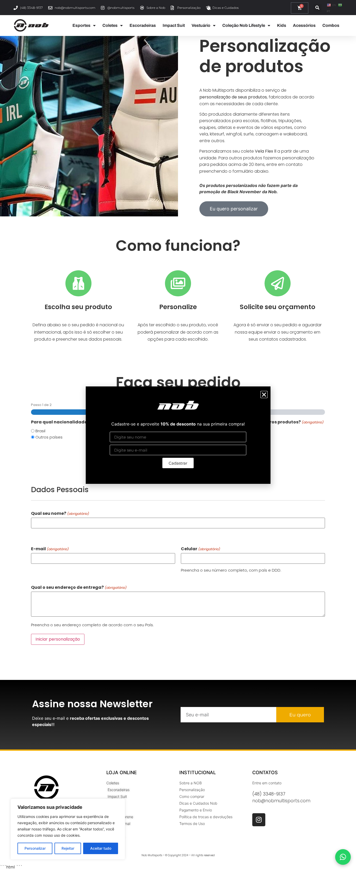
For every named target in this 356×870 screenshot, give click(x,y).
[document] (178, 435)
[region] (67, 829)
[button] (264, 394)
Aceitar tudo (100, 848)
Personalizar (35, 848)
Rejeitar (68, 848)
